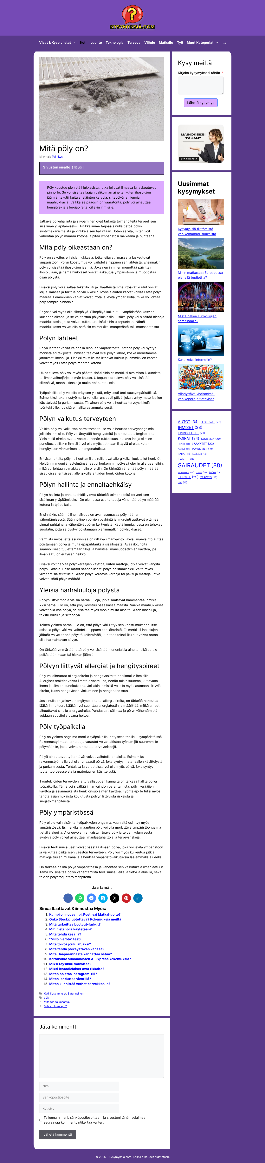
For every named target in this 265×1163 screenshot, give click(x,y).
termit (188, 477)
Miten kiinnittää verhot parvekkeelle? (79, 984)
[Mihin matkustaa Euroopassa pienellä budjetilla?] (201, 254)
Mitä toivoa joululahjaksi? (70, 944)
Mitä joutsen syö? (55, 1006)
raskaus (199, 454)
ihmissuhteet (191, 433)
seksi (201, 472)
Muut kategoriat (200, 42)
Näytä (78, 167)
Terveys (133, 42)
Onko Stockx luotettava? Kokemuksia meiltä (85, 919)
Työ (180, 42)
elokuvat (211, 422)
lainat (184, 444)
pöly (46, 997)
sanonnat (186, 472)
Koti (83, 42)
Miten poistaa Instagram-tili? (73, 974)
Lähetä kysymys (200, 103)
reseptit (186, 458)
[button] (224, 43)
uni (182, 482)
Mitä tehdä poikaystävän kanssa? (76, 949)
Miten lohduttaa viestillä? (70, 979)
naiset (184, 449)
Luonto (96, 42)
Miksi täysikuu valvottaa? (70, 964)
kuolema (211, 438)
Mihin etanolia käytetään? (70, 929)
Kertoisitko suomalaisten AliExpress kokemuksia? (90, 959)
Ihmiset (190, 427)
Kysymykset (58, 993)
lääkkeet (203, 444)
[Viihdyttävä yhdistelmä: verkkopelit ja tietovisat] (201, 378)
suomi (215, 472)
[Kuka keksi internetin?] (201, 341)
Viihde (149, 42)
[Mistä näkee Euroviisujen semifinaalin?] (201, 298)
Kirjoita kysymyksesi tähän (199, 73)
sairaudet (200, 465)
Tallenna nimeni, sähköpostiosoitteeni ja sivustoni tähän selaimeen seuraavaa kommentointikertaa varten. (95, 1120)
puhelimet (202, 448)
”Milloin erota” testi (65, 939)
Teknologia (115, 42)
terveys (208, 477)
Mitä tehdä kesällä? (65, 934)
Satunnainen (75, 993)
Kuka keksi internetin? (195, 360)
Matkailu (166, 42)
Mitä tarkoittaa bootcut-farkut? (75, 924)
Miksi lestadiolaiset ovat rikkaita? (76, 969)
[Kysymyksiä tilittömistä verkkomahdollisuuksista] (201, 213)
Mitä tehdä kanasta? (57, 1001)
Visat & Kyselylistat (55, 42)
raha (184, 453)
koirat (188, 438)
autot (188, 421)
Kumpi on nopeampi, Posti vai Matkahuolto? (85, 914)
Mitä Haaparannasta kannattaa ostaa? (80, 954)
